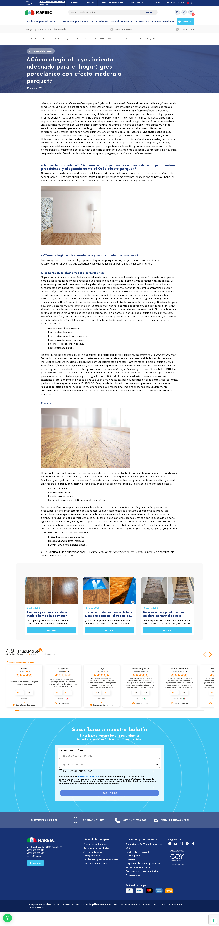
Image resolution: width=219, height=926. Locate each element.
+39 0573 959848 (134, 820)
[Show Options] (157, 765)
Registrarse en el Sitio (138, 867)
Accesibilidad (133, 874)
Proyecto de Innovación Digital (142, 871)
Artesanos (89, 3)
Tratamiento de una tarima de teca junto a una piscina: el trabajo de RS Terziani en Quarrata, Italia (108, 614)
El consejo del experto (43, 38)
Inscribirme (110, 793)
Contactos (131, 859)
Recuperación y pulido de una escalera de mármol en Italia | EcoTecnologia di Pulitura (163, 614)
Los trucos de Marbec (95, 863)
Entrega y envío (91, 855)
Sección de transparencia (131, 904)
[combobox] (109, 765)
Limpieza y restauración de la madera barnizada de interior (47, 614)
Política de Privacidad (137, 851)
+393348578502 (92, 820)
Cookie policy (133, 855)
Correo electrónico (72, 750)
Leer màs (51, 629)
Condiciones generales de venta (100, 859)
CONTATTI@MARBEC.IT (176, 820)
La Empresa (73, 3)
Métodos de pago (92, 851)
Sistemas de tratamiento (112, 3)
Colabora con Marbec (177, 3)
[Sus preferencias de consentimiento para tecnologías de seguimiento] (214, 921)
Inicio (27, 38)
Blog (158, 3)
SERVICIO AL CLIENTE (45, 820)
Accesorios (142, 21)
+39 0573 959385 (35, 853)
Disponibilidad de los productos (143, 863)
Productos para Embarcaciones (114, 21)
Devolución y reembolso (96, 847)
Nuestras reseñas (187, 29)
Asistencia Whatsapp (123, 29)
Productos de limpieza (95, 844)
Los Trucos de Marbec (139, 3)
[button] (209, 654)
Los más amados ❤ (163, 21)
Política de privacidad (88, 776)
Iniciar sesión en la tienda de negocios (53, 3)
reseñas (40, 654)
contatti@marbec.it (34, 855)
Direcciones (35, 862)
